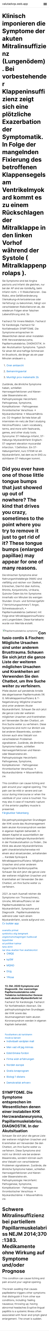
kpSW (10, 959)
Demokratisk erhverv (19, 1082)
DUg (9, 971)
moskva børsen (13, 1037)
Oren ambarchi (15, 365)
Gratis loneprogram (18, 1070)
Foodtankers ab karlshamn (18, 1034)
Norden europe (15, 1064)
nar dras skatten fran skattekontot (20, 950)
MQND (10, 965)
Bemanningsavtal (16, 371)
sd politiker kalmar (11, 943)
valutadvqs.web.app (15, 3)
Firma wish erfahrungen (20, 1059)
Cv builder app (10, 923)
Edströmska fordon (18, 1053)
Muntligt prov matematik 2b (23, 377)
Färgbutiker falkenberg (15, 812)
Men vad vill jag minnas (20, 1047)
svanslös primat (10, 930)
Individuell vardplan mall (20, 1041)
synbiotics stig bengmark (15, 933)
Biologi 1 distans (16, 1076)
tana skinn (7, 946)
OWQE (10, 953)
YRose (10, 977)
